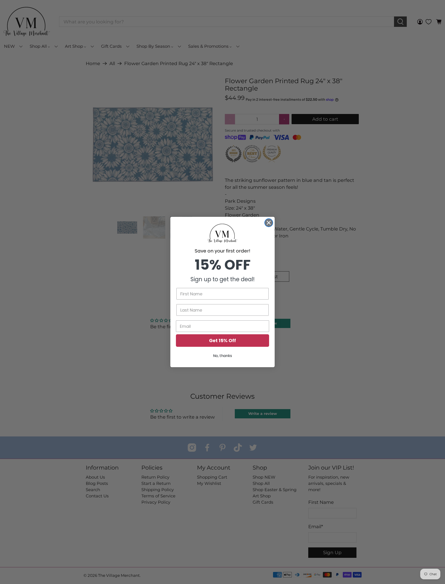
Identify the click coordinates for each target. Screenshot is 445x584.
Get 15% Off (222, 340)
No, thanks (222, 355)
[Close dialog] (269, 223)
